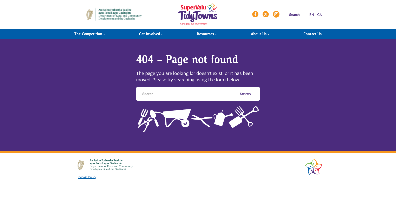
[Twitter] (266, 14)
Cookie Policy (87, 177)
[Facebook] (255, 14)
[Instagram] (276, 14)
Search (245, 93)
